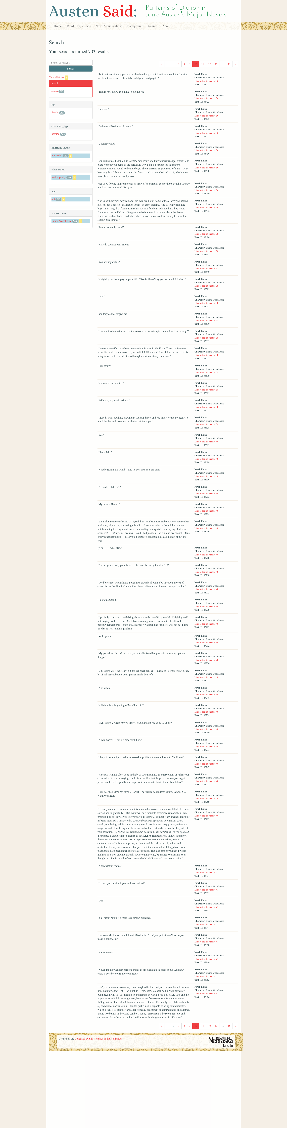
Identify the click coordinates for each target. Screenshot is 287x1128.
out (53, 199)
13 (216, 64)
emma (54, 91)
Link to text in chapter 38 (206, 233)
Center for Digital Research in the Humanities (98, 1038)
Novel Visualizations (109, 26)
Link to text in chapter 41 (206, 872)
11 (202, 64)
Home (58, 26)
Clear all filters (58, 77)
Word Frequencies (79, 26)
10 (195, 64)
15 (229, 64)
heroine (55, 133)
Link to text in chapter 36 (206, 80)
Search (152, 26)
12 (209, 64)
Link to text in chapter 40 (206, 441)
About (166, 26)
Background (135, 26)
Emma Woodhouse (61, 221)
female (54, 112)
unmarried (56, 155)
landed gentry (58, 177)
